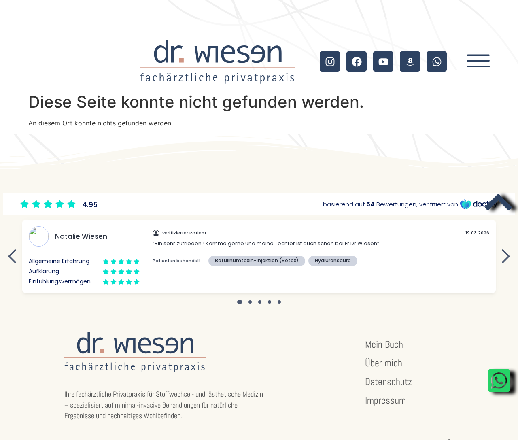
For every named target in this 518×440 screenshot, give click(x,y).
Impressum (385, 400)
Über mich (383, 363)
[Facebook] (356, 61)
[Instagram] (330, 61)
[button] (478, 61)
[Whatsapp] (437, 61)
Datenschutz (388, 381)
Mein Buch (384, 344)
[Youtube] (383, 61)
